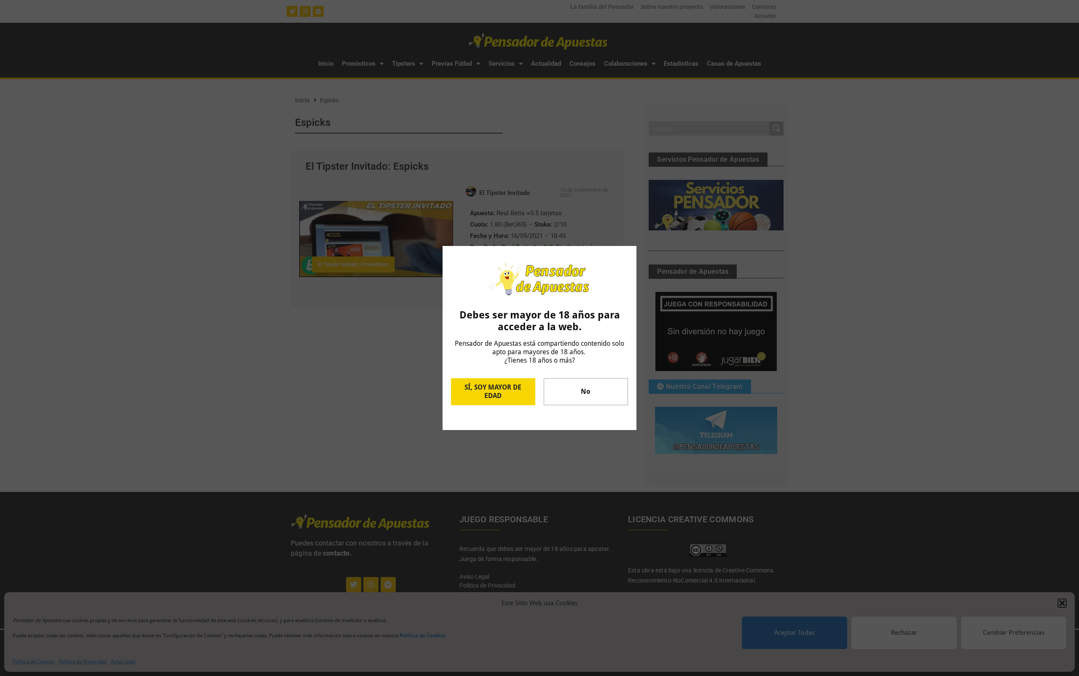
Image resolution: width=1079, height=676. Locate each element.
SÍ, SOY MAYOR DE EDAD (492, 391)
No (585, 391)
